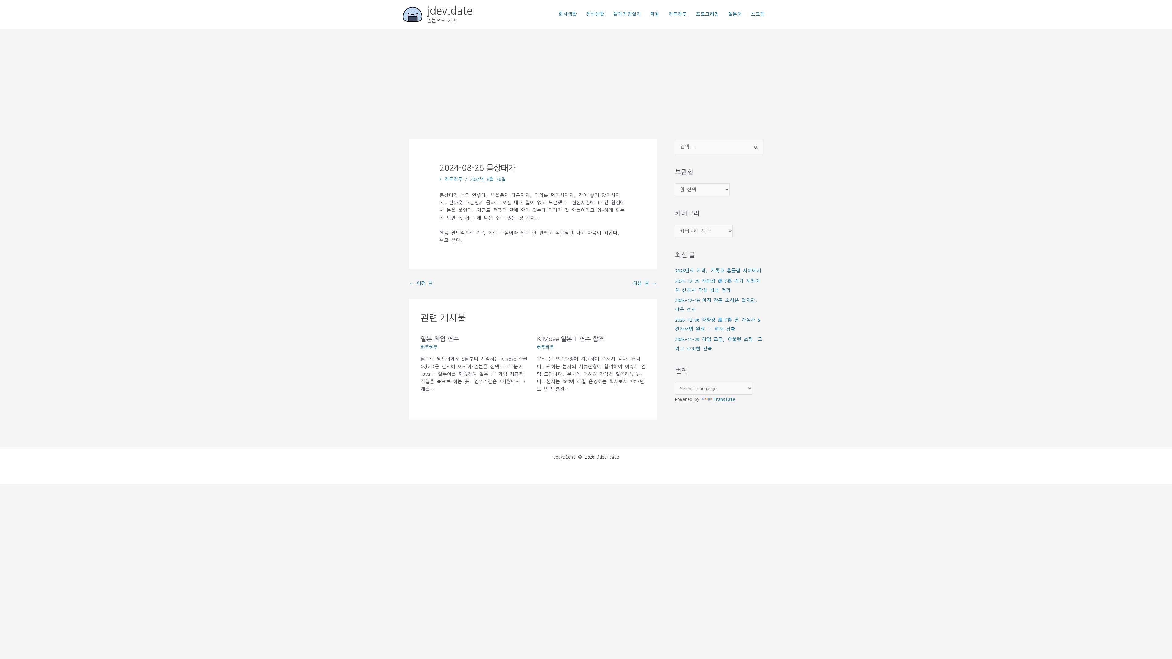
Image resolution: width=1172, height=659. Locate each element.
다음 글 (644, 283)
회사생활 (568, 14)
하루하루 (677, 14)
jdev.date (449, 10)
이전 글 (421, 283)
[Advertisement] (586, 75)
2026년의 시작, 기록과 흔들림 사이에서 (718, 270)
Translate (724, 399)
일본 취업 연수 (440, 339)
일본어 (735, 14)
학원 (654, 14)
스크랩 (758, 14)
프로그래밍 (707, 14)
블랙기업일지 (627, 14)
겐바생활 (595, 14)
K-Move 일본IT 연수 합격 (570, 339)
